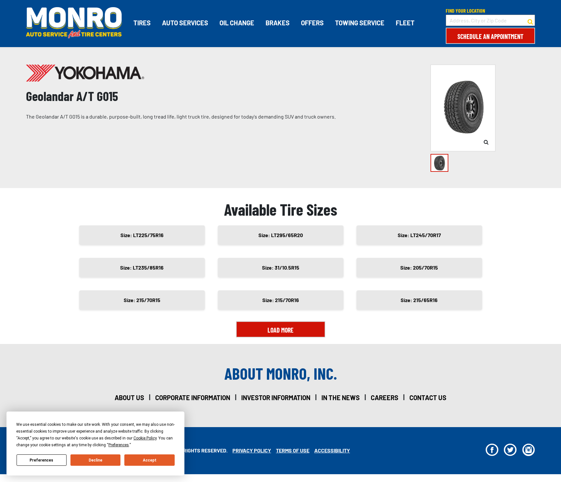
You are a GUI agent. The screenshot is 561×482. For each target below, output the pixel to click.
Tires (142, 23)
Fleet (405, 23)
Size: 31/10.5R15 (280, 267)
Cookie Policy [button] (144, 438)
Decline (95, 460)
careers (384, 397)
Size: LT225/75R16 (142, 235)
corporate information (192, 397)
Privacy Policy (251, 450)
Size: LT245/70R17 (419, 235)
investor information (275, 397)
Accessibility (332, 450)
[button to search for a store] (530, 20)
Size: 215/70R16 (280, 300)
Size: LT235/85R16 (142, 267)
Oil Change (236, 23)
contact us (427, 397)
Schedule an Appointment (490, 36)
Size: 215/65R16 (419, 300)
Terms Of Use (292, 450)
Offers (312, 23)
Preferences (41, 460)
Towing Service (359, 23)
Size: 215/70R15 (142, 300)
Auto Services (185, 23)
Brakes (278, 23)
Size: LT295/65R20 (280, 235)
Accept (149, 460)
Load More (280, 330)
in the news (340, 397)
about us (129, 397)
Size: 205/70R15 (419, 267)
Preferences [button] (118, 445)
